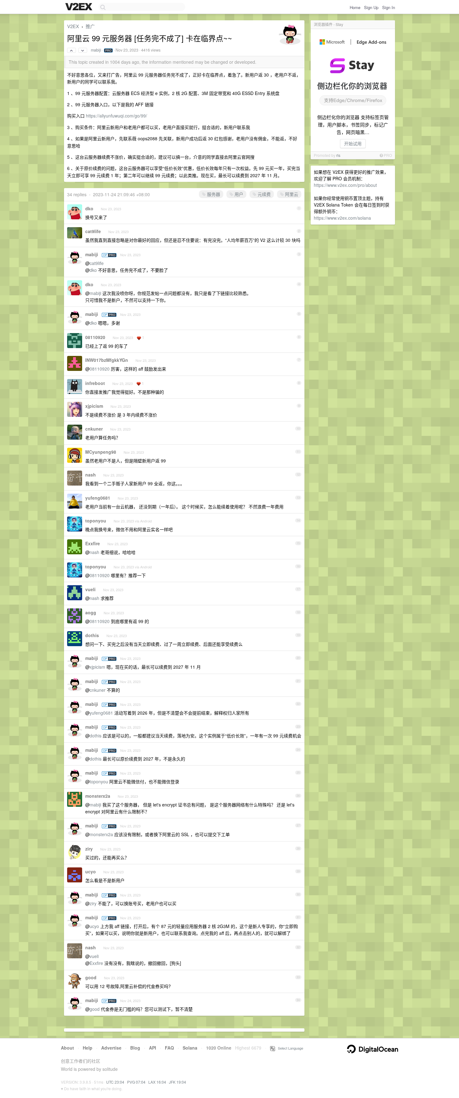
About (67, 1048)
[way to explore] (79, 7)
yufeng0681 (97, 498)
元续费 (263, 194)
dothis (92, 635)
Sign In (388, 7)
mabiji (96, 50)
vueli (90, 589)
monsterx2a (97, 796)
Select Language (289, 1048)
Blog (135, 1048)
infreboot (95, 383)
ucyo (90, 871)
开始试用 (353, 143)
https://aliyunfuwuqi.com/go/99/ (116, 115)
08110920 (95, 337)
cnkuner (94, 429)
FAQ (169, 1048)
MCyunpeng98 (100, 452)
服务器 (213, 194)
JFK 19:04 (177, 1082)
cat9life (93, 231)
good (90, 977)
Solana (190, 1048)
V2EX (73, 26)
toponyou (95, 520)
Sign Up (371, 7)
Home (355, 7)
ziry (89, 849)
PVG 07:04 (136, 1082)
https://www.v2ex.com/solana (342, 218)
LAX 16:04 (157, 1082)
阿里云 (291, 194)
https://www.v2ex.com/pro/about (345, 185)
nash (90, 475)
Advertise (111, 1048)
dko (89, 208)
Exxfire (92, 543)
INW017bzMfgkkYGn (106, 360)
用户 (238, 194)
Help (87, 1048)
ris (338, 155)
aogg (90, 612)
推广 (90, 26)
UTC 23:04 (115, 1082)
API (152, 1048)
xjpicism (94, 406)
